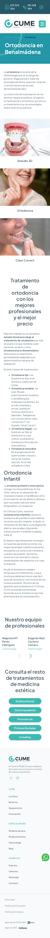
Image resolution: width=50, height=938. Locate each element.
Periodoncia (25, 719)
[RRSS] (42, 7)
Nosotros (13, 802)
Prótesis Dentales (25, 728)
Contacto (13, 883)
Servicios (17, 37)
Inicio (7, 37)
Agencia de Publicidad (15, 922)
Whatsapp (14, 877)
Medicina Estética (17, 837)
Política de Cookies (14, 912)
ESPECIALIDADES (17, 823)
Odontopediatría (25, 710)
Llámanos (13, 871)
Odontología (15, 842)
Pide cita (13, 865)
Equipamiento (15, 808)
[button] (30, 656)
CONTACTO (14, 858)
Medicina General (17, 831)
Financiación (15, 814)
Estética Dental (25, 701)
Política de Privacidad (15, 905)
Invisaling (25, 737)
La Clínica (13, 796)
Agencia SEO (11, 928)
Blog (11, 848)
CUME (12, 789)
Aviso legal (10, 899)
